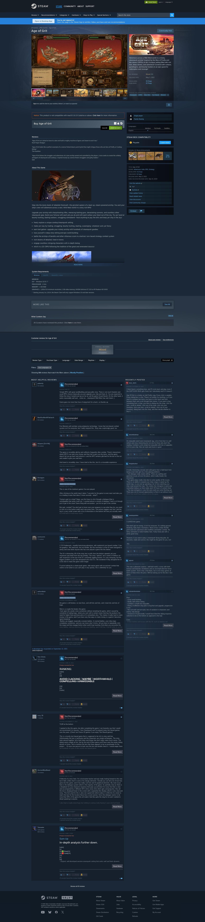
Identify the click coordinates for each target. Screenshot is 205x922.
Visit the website (135, 183)
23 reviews (40, 420)
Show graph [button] (166, 360)
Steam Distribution (102, 912)
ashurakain (41, 591)
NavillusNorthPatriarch (45, 417)
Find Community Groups (138, 203)
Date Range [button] (79, 360)
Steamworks (100, 908)
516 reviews (40, 480)
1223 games (41, 659)
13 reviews (40, 772)
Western (163, 95)
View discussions (135, 199)
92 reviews (40, 386)
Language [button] (65, 360)
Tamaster (40, 827)
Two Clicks (41, 657)
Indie (143, 169)
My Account (157, 912)
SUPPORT (90, 6)
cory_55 (40, 715)
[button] (35, 15)
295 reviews (40, 661)
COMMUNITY (70, 6)
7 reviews (40, 718)
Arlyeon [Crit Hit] (43, 443)
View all (171, 315)
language (168, 2)
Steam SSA (100, 904)
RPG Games (44, 28)
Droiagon (40, 478)
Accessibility (136, 904)
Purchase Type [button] (52, 360)
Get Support (157, 908)
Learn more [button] (165, 142)
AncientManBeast (43, 770)
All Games (34, 28)
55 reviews (40, 446)
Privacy (134, 901)
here (70, 323)
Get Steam (156, 901)
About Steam (100, 901)
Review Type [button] (37, 360)
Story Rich (147, 95)
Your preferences (168, 340)
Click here (96, 115)
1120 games (40, 830)
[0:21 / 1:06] (79, 61)
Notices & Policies (138, 908)
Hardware (119, 908)
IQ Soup (149, 81)
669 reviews (40, 832)
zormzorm (41, 537)
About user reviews (154, 340)
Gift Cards (99, 916)
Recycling (119, 912)
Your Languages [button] (43, 367)
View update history (136, 193)
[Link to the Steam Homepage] (40, 8)
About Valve (120, 901)
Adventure (137, 169)
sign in (161, 2)
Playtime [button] (91, 360)
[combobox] (143, 15)
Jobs (118, 904)
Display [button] (102, 360)
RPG (146, 169)
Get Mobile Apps (158, 904)
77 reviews (40, 539)
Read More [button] (117, 517)
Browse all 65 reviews (78, 886)
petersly (40, 383)
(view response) (37, 650)
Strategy (151, 169)
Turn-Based (155, 95)
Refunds (135, 916)
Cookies (135, 912)
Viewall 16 (168, 156)
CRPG (140, 95)
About (80, 6)
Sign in (35, 104)
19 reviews (40, 594)
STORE (59, 6)
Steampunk (133, 95)
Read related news (136, 196)
